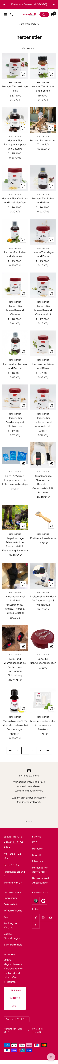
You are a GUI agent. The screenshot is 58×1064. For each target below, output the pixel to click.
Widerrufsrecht (13, 914)
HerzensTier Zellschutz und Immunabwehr (43, 426)
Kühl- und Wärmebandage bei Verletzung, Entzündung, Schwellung (15, 671)
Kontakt (36, 859)
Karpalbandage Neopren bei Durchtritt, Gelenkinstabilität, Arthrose (43, 488)
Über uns (37, 865)
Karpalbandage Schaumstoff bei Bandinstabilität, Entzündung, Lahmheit (15, 548)
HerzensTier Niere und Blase (43, 370)
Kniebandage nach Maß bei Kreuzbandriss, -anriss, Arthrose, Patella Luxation (15, 609)
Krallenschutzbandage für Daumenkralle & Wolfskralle (43, 605)
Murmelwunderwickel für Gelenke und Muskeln (43, 729)
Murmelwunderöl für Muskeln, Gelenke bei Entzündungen (15, 729)
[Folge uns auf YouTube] (50, 921)
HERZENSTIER (43, 140)
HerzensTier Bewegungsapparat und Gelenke (15, 148)
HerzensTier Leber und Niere (43, 204)
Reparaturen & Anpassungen (40, 884)
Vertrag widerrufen (15, 1002)
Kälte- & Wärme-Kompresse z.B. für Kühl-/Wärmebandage (15, 484)
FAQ (34, 846)
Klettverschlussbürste (43, 542)
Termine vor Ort (13, 887)
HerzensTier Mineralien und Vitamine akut (43, 314)
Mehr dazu (29, 8)
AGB (7, 921)
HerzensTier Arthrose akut (15, 93)
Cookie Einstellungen (12, 940)
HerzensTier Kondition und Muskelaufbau (15, 204)
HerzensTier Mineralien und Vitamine (15, 314)
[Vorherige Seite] (10, 754)
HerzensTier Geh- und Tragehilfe (43, 146)
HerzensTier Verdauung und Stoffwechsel (15, 426)
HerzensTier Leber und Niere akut (15, 258)
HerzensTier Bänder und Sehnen (43, 93)
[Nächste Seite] (48, 754)
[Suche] (11, 18)
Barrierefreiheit (13, 948)
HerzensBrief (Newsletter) (40, 874)
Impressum (10, 902)
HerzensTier (15, 86)
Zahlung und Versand (11, 929)
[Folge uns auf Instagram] (43, 921)
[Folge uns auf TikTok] (35, 928)
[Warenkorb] (52, 18)
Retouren (37, 853)
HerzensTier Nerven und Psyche (15, 370)
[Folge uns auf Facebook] (35, 921)
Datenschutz (11, 908)
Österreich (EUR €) (15, 1023)
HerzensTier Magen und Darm (43, 258)
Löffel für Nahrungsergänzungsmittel (43, 665)
